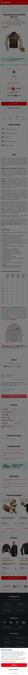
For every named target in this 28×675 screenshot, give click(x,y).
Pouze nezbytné (14, 673)
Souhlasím (14, 665)
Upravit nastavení (14, 669)
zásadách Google (11, 661)
